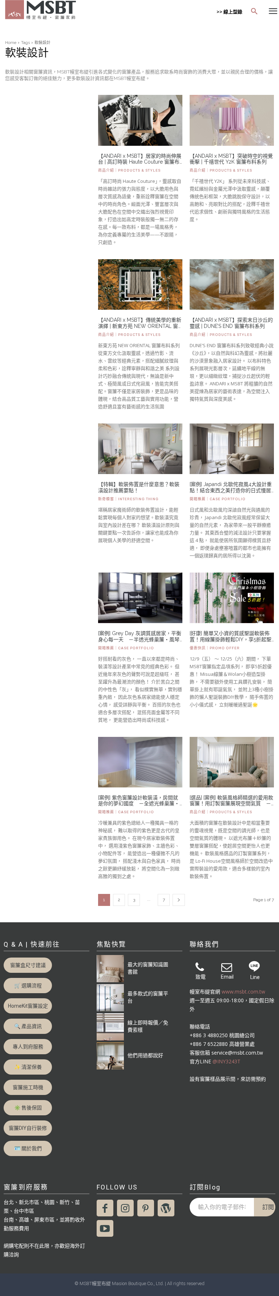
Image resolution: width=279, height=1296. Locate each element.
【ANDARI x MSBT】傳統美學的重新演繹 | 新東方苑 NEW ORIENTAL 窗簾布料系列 (139, 323)
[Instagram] (125, 1208)
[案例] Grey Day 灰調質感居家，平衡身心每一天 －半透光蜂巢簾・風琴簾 (139, 636)
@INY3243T (226, 1061)
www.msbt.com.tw (243, 991)
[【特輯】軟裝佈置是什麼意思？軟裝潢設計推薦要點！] (140, 449)
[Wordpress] (166, 1208)
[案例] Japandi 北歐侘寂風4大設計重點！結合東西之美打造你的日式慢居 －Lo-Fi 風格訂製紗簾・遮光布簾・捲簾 (232, 487)
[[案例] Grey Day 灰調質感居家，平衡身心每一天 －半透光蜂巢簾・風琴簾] (140, 598)
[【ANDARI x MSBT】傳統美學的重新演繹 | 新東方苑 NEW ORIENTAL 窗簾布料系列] (140, 284)
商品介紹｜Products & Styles (129, 170)
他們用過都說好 (145, 1055)
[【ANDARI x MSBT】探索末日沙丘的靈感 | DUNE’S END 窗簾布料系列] (232, 284)
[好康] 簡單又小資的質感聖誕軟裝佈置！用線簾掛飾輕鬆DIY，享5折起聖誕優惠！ (230, 636)
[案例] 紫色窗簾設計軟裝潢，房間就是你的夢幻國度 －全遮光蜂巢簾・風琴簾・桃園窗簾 (138, 801)
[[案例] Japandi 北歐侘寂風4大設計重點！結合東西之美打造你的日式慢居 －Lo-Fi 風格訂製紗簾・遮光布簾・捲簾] (232, 449)
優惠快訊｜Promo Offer (215, 648)
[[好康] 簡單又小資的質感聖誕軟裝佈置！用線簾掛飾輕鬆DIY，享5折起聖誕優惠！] (232, 598)
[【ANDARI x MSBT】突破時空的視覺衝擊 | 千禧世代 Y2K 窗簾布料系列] (232, 120)
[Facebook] (105, 1208)
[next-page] (179, 900)
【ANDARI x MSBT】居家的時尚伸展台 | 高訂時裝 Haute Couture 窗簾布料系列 (139, 159)
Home (10, 42)
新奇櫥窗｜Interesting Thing (128, 499)
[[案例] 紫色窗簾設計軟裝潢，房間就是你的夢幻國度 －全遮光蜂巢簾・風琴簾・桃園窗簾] (140, 762)
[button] (254, 11)
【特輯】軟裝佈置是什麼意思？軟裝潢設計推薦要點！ (138, 487)
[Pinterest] (145, 1208)
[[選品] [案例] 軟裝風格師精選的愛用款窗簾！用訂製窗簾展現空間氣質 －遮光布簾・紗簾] (232, 762)
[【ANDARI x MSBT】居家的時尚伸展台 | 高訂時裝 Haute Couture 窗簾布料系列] (140, 120)
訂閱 (268, 1207)
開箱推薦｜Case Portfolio (218, 499)
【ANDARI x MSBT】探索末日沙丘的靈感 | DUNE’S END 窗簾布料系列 (231, 323)
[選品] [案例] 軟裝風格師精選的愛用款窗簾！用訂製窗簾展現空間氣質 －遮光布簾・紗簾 (231, 801)
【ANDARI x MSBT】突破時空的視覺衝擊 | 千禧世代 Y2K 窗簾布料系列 (231, 159)
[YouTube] (105, 1228)
